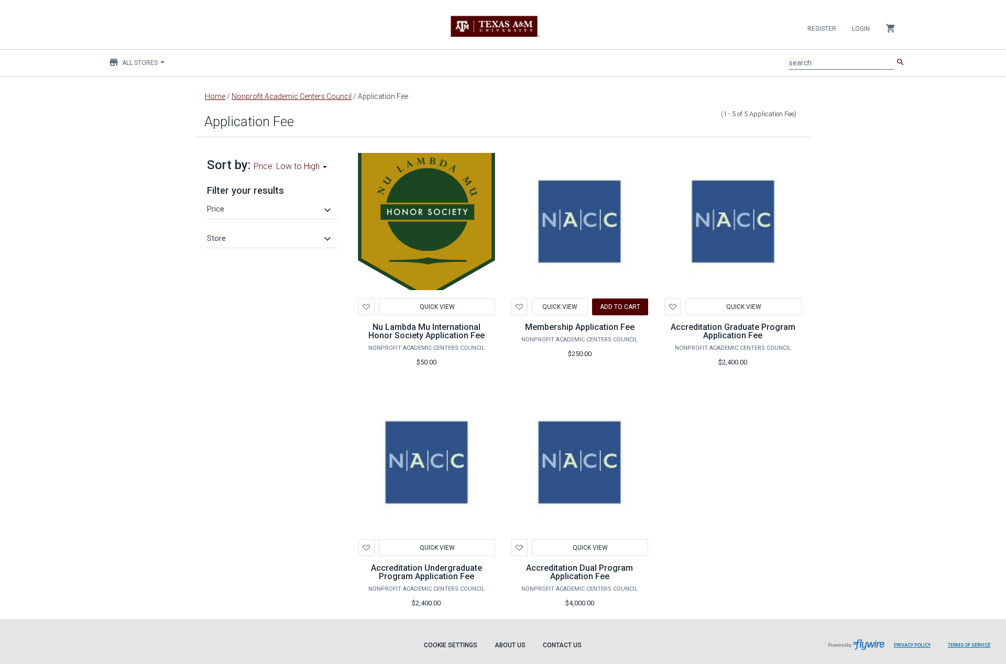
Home (215, 96)
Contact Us (562, 645)
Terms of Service (969, 645)
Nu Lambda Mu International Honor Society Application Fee (426, 331)
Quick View (436, 307)
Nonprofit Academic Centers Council (292, 96)
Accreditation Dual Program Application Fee (579, 572)
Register (821, 28)
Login (861, 28)
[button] (270, 209)
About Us (510, 645)
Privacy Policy (912, 645)
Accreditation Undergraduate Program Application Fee (426, 572)
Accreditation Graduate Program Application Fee (733, 331)
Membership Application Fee (580, 327)
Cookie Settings (450, 645)
